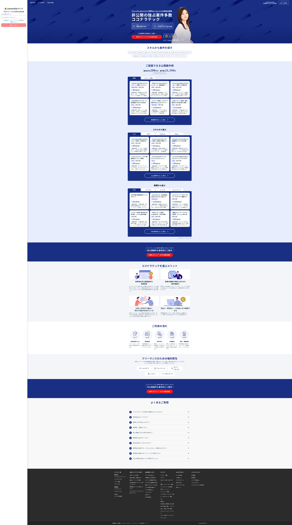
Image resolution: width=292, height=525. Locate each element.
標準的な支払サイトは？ (141, 438)
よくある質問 (179, 475)
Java (130, 52)
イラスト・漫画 (164, 475)
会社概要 (193, 475)
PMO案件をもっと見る (158, 231)
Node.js (157, 56)
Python (140, 52)
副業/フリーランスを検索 (135, 480)
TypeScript (144, 56)
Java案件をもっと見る (158, 176)
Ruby (146, 52)
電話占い (162, 501)
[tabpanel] (160, 102)
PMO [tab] (134, 190)
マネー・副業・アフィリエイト (167, 515)
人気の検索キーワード (143, 523)
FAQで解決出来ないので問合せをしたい (145, 458)
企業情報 (114, 523)
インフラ (175, 56)
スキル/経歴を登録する (150, 487)
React (150, 56)
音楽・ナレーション (165, 489)
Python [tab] (162, 134)
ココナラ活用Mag (195, 480)
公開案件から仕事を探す (150, 477)
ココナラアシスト (118, 491)
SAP (178, 52)
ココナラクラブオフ (180, 485)
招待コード (178, 487)
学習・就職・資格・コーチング (167, 506)
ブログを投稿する (149, 489)
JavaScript (136, 56)
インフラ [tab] (162, 190)
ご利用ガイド (179, 477)
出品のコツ (147, 494)
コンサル (168, 56)
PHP (135, 52)
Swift (155, 52)
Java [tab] (134, 134)
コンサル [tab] (148, 190)
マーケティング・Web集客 (166, 486)
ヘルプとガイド (148, 492)
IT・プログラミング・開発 (166, 496)
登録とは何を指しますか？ (141, 422)
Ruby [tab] (176, 134)
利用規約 (5, 20)
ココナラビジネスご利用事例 (197, 485)
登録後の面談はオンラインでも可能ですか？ (147, 453)
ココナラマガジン (195, 482)
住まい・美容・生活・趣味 (166, 508)
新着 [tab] (134, 78)
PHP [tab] (148, 134)
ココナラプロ (117, 484)
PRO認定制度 (148, 497)
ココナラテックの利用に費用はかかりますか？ (148, 412)
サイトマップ (163, 517)
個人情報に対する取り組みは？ (143, 433)
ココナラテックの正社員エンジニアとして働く (270, 3)
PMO (162, 56)
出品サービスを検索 (134, 475)
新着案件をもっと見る (158, 120)
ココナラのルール (180, 480)
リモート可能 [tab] (148, 78)
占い (162, 499)
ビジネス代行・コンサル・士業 (167, 494)
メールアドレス (5, 14)
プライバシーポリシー (13, 20)
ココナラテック (117, 489)
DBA (173, 52)
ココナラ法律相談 (118, 496)
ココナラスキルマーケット (120, 476)
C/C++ (188, 52)
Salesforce (167, 52)
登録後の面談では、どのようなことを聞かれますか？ (150, 448)
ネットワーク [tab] (176, 190)
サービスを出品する (149, 475)
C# (150, 52)
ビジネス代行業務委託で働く (151, 482)
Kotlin (160, 52)
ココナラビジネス (118, 479)
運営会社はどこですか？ (141, 417)
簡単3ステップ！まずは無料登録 (159, 255)
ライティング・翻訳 (165, 491)
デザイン (162, 477)
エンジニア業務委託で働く (151, 480)
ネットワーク (183, 56)
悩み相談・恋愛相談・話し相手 (167, 503)
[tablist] (141, 78)
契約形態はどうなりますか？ (142, 443)
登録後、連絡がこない (140, 427)
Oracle (183, 52)
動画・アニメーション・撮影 (167, 484)
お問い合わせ (179, 482)
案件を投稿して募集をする (135, 477)
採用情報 (193, 477)
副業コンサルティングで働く (151, 485)
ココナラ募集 (117, 481)
